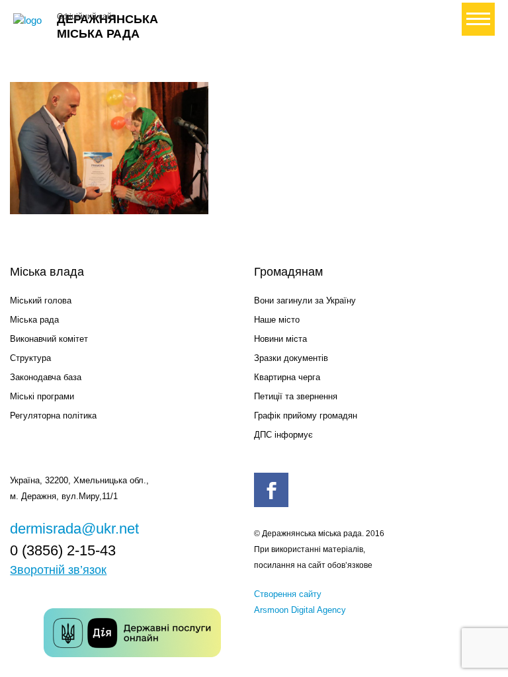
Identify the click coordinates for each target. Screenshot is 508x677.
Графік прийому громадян (305, 415)
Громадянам (288, 271)
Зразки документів (291, 358)
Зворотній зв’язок (58, 570)
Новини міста (280, 339)
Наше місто (277, 320)
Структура (30, 358)
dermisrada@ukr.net (74, 528)
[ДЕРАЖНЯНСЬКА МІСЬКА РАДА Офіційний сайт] (29, 20)
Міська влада (47, 271)
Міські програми (42, 396)
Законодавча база (45, 377)
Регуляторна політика (53, 415)
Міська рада (34, 320)
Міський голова (40, 300)
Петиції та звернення (295, 396)
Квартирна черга (287, 377)
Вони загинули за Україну (305, 300)
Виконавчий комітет (49, 339)
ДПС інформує (283, 435)
